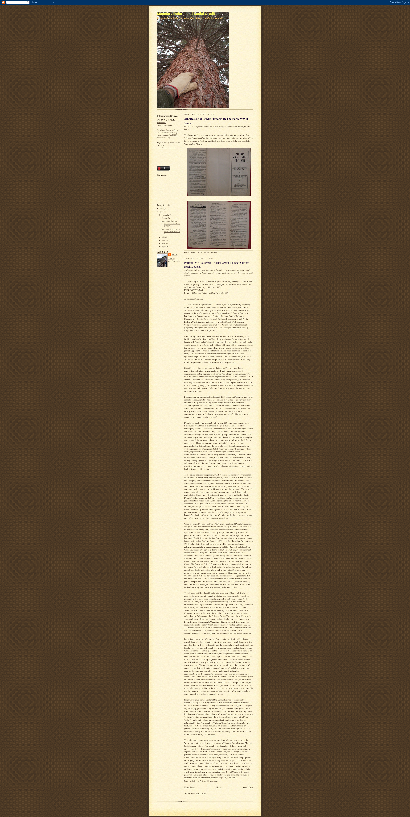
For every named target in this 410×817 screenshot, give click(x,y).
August (165, 218)
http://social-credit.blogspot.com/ (164, 123)
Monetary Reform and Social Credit (186, 14)
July (163, 237)
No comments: (212, 252)
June (164, 240)
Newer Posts (189, 787)
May (164, 243)
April (164, 246)
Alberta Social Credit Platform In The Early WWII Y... (170, 223)
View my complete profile (174, 259)
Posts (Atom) (201, 793)
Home (218, 787)
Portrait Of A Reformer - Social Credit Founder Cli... (170, 231)
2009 (162, 212)
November (166, 215)
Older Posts (248, 787)
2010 (162, 208)
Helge (174, 254)
